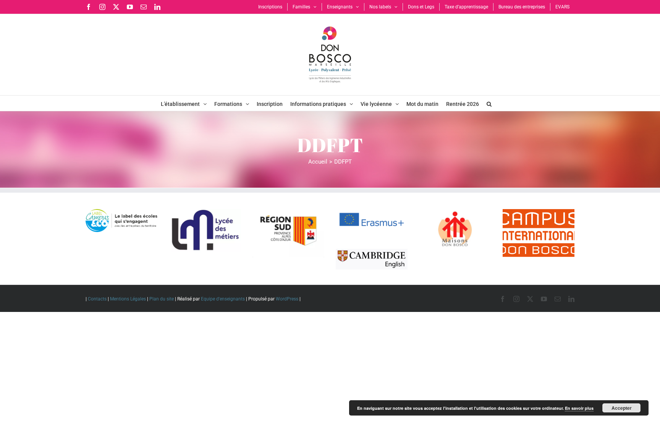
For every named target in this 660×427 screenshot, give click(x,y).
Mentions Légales (128, 299)
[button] (489, 103)
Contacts (97, 299)
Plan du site (161, 299)
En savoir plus (579, 408)
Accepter (621, 407)
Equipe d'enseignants (223, 299)
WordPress (287, 299)
